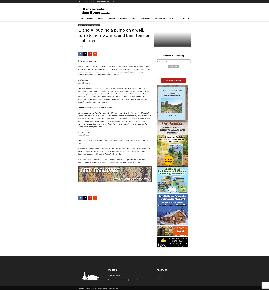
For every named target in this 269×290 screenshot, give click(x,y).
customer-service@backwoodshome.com (106, 1)
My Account (160, 19)
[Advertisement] (152, 10)
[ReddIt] (95, 54)
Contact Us (145, 19)
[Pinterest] (90, 54)
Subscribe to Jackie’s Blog (173, 56)
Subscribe (91, 19)
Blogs (133, 19)
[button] (188, 19)
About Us (111, 19)
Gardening (87, 25)
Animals (81, 25)
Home (82, 19)
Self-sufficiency (95, 25)
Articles (123, 19)
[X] (85, 54)
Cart (171, 19)
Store (100, 19)
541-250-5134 (84, 1)
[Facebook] (183, 18)
